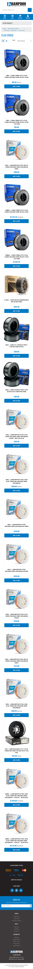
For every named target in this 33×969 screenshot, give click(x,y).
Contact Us (16, 931)
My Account (16, 916)
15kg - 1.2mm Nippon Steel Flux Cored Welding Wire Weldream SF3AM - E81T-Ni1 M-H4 (16, 436)
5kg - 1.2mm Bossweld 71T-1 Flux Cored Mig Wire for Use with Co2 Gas (16, 750)
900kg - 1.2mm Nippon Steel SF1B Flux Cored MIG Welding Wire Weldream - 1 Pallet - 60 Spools (16, 795)
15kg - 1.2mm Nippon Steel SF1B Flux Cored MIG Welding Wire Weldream (16, 481)
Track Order (16, 918)
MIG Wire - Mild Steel (11, 30)
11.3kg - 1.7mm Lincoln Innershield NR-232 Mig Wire (16, 301)
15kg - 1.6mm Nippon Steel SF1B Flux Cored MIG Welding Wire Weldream (16, 706)
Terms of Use (16, 941)
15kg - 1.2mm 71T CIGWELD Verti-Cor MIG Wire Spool (16, 346)
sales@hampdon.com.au (17, 957)
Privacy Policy (16, 943)
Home (4, 28)
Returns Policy (16, 939)
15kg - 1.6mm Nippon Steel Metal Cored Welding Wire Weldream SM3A (16, 661)
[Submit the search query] (30, 10)
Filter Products (7, 23)
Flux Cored (22, 30)
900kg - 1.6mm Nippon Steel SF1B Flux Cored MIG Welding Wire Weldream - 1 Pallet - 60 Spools (16, 840)
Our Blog (16, 929)
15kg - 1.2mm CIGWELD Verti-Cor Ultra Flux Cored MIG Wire (16, 391)
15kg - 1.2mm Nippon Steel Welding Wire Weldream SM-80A (16, 570)
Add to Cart (16, 86)
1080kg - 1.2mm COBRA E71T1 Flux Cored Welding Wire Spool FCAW (16, 211)
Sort (13, 40)
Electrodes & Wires (13, 28)
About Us (16, 927)
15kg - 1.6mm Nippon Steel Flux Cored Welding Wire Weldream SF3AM (16, 616)
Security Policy (16, 945)
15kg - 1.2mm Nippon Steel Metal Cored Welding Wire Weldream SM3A (16, 167)
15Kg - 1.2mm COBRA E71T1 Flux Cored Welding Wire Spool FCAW (16, 76)
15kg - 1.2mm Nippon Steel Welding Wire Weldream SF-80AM (16, 525)
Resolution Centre (16, 920)
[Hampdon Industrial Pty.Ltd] (16, 4)
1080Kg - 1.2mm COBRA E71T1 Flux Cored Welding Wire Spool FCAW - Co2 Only (16, 257)
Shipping (16, 937)
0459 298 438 (16, 955)
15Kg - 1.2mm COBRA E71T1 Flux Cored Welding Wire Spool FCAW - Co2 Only (16, 122)
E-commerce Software (14, 966)
